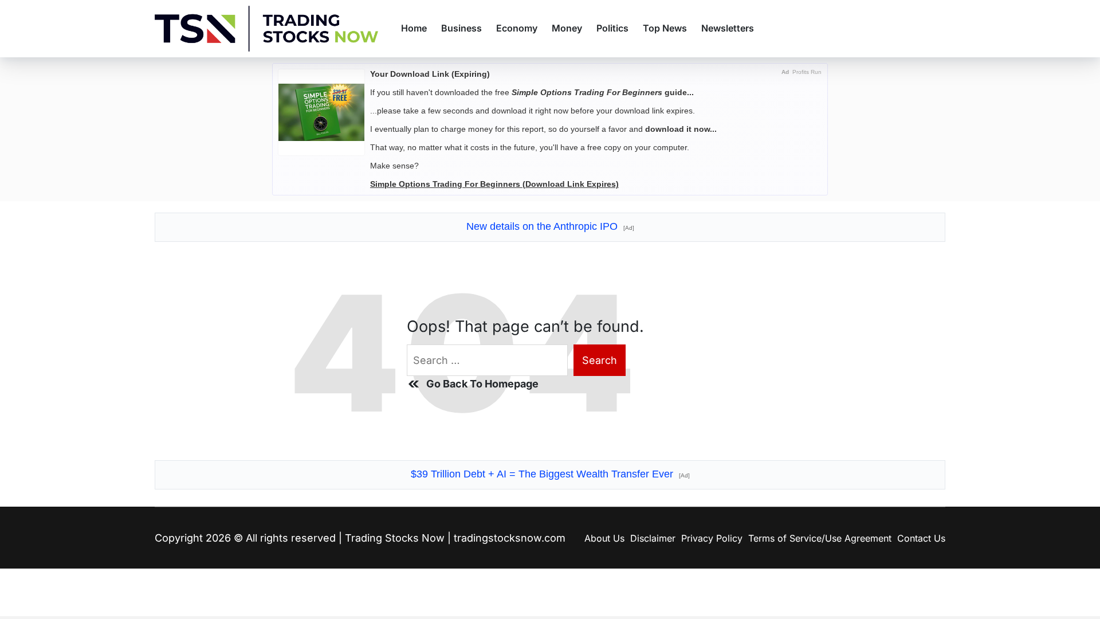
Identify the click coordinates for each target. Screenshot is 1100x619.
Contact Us (921, 538)
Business (461, 28)
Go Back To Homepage (482, 384)
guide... (603, 92)
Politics (612, 28)
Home (414, 28)
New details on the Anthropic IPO (550, 226)
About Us (604, 538)
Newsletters (727, 28)
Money (567, 28)
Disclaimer (652, 538)
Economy (516, 28)
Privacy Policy (711, 538)
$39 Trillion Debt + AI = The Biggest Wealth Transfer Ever (550, 474)
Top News (665, 28)
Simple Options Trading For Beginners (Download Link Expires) (494, 184)
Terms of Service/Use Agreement (819, 538)
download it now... (681, 129)
